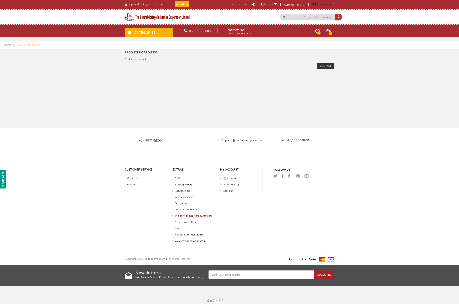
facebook (282, 176)
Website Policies (184, 197)
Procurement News (186, 222)
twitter (275, 176)
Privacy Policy (183, 184)
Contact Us (134, 178)
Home (8, 45)
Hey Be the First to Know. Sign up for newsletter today (169, 277)
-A (233, 4)
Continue (326, 65)
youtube (306, 176)
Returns (131, 184)
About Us (182, 4)
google (290, 176)
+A (246, 4)
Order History (231, 184)
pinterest (298, 176)
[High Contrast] (253, 4)
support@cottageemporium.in (146, 4)
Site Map (180, 228)
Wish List (228, 190)
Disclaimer (181, 203)
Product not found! (28, 45)
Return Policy (183, 190)
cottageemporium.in (156, 258)
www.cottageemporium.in (190, 240)
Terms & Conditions (186, 209)
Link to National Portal (302, 259)
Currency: (289, 4)
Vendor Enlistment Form (189, 234)
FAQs (178, 178)
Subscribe (324, 274)
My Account (230, 178)
